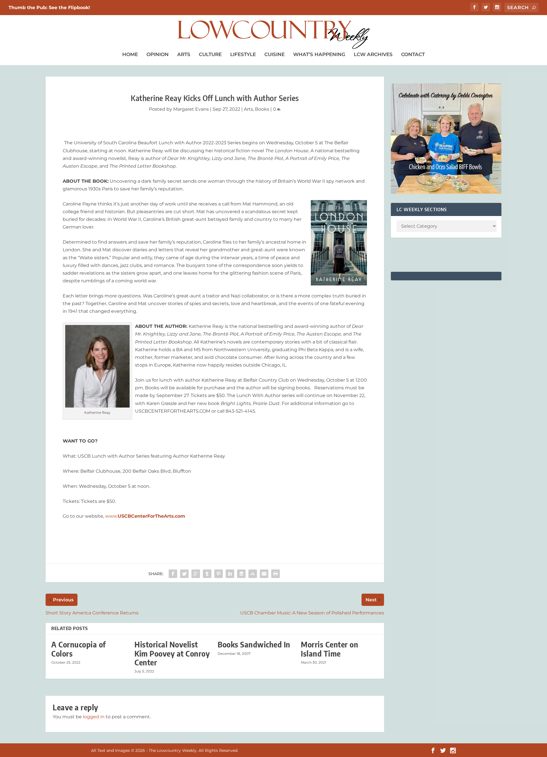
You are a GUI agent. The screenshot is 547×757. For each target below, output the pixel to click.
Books (262, 109)
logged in (94, 716)
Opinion (157, 54)
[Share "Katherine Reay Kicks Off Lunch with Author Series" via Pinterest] (218, 573)
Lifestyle (243, 54)
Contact (413, 54)
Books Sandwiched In (254, 644)
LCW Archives (373, 54)
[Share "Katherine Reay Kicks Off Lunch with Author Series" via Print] (275, 573)
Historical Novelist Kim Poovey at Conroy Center (172, 653)
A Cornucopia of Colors (78, 649)
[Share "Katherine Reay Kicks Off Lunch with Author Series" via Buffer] (241, 573)
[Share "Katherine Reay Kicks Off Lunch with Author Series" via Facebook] (173, 573)
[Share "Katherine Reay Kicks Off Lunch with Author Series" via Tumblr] (207, 573)
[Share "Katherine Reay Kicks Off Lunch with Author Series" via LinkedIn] (230, 573)
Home (130, 54)
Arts (183, 54)
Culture (210, 54)
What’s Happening (319, 54)
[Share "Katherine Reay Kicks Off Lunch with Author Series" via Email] (264, 573)
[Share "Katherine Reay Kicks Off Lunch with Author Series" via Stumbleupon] (252, 573)
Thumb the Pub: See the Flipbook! (49, 7)
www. (145, 516)
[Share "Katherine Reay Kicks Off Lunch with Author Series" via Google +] (195, 573)
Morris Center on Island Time (329, 649)
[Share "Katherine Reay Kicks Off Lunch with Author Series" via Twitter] (184, 573)
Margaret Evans (191, 109)
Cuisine (274, 54)
